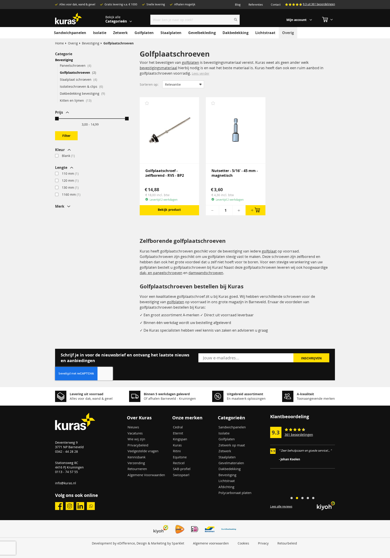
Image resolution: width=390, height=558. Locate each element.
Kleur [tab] (60, 149)
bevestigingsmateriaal (158, 67)
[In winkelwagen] (255, 210)
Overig (73, 43)
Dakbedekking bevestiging (82, 93)
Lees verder (200, 73)
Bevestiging (90, 43)
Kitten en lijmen (75, 100)
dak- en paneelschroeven (161, 272)
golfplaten (190, 62)
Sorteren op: (149, 84)
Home (59, 43)
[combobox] (195, 20)
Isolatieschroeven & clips (81, 86)
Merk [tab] (59, 206)
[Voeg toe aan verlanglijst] (147, 103)
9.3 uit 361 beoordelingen (319, 4)
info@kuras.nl (65, 483)
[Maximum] (127, 118)
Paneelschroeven (75, 65)
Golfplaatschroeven (77, 72)
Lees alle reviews (281, 506)
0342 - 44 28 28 (66, 451)
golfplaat (269, 251)
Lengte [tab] (61, 167)
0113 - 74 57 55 (66, 472)
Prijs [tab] (59, 112)
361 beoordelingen (299, 434)
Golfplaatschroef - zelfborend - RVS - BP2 (164, 173)
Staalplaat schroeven (78, 79)
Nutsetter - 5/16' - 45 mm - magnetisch (234, 173)
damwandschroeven (205, 272)
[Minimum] (57, 118)
